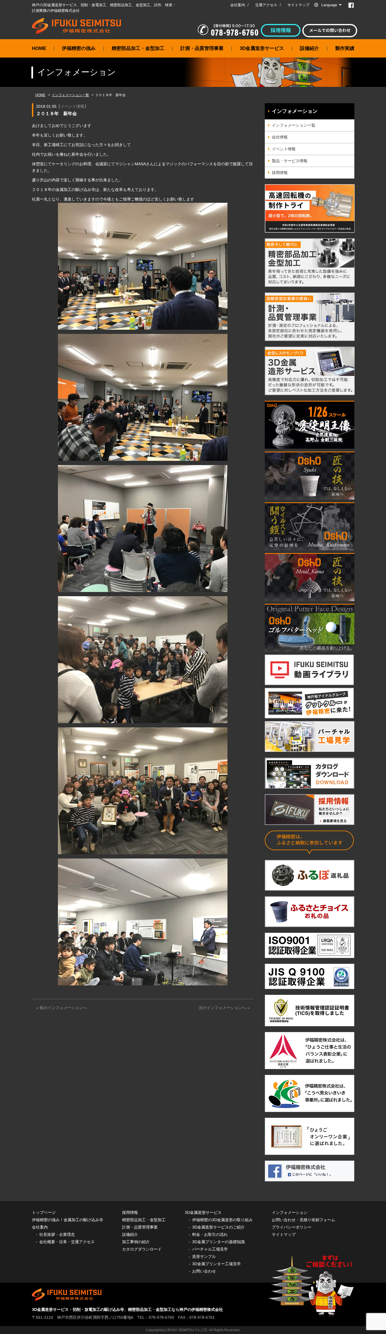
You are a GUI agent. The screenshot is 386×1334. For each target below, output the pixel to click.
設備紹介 (309, 48)
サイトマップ (298, 5)
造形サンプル (204, 1256)
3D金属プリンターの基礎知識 (218, 1242)
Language (329, 5)
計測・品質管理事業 (202, 48)
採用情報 (280, 172)
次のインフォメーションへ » (224, 1007)
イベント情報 (72, 106)
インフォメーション (295, 111)
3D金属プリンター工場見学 (216, 1264)
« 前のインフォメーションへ (61, 1007)
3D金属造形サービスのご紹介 (218, 1227)
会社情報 (280, 137)
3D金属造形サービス (262, 48)
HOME (39, 48)
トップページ (44, 1212)
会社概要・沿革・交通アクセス (67, 1242)
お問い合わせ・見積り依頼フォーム (303, 1220)
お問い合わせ (204, 1271)
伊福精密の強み (79, 48)
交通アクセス (266, 5)
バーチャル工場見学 (210, 1249)
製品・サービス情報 (289, 161)
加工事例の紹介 (136, 1242)
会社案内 (237, 5)
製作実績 (344, 48)
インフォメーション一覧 (70, 95)
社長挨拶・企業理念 (57, 1234)
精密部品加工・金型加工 (138, 48)
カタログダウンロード (142, 1249)
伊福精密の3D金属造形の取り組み (222, 1220)
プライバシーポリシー (291, 1227)
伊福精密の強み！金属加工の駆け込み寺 (67, 1220)
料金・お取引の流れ (210, 1234)
